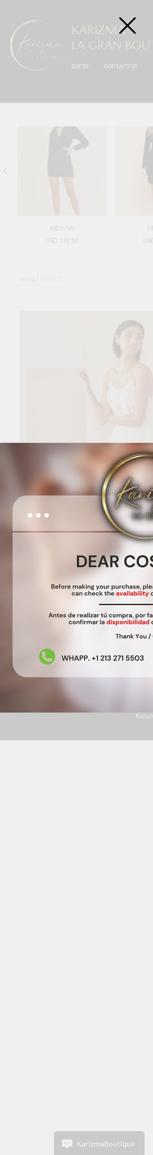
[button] (127, 25)
